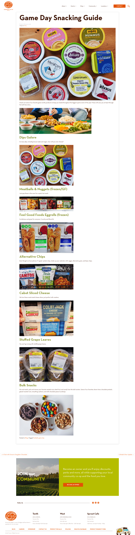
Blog (26, 25)
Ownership (31, 529)
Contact (120, 6)
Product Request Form (98, 529)
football (35, 438)
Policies (68, 529)
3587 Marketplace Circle (65, 516)
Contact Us (43, 529)
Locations (104, 6)
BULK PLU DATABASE (80, 529)
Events (73, 6)
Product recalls (56, 529)
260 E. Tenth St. (36, 516)
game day (41, 438)
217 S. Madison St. (91, 516)
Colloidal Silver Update (125, 454)
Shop (81, 6)
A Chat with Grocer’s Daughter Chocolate (14, 454)
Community (92, 6)
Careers (21, 529)
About (63, 6)
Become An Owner (73, 484)
